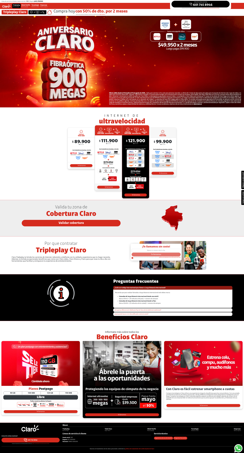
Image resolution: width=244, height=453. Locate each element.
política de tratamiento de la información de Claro (210, 8)
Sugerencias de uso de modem (163, 438)
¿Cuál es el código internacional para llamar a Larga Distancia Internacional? (140, 288)
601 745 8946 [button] (32, 440)
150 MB (68, 393)
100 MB (31, 393)
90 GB (12, 393)
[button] (200, 4)
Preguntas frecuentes (180, 438)
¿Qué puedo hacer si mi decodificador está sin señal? (131, 314)
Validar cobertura (71, 223)
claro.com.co (102, 14)
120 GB (50, 393)
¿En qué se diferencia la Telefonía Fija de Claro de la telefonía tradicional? (137, 310)
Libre (41, 397)
